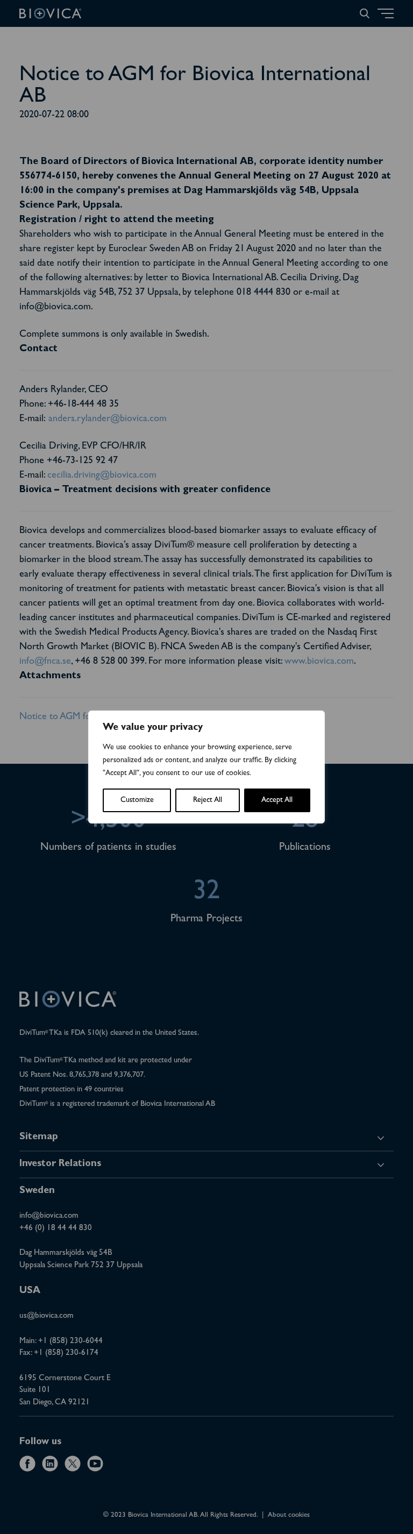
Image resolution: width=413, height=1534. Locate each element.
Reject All (207, 800)
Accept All (277, 800)
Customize (137, 800)
